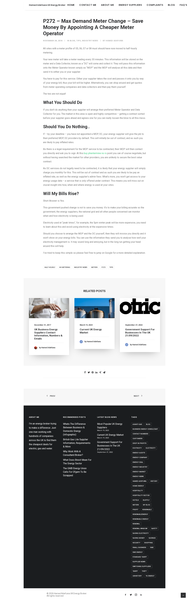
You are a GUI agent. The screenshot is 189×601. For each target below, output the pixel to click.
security (136, 543)
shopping (148, 543)
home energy (138, 486)
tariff (135, 571)
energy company (140, 457)
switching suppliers (142, 566)
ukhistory (137, 576)
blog (148, 424)
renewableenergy (140, 514)
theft (144, 571)
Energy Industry (140, 467)
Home (71, 5)
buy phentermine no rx (95, 153)
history (153, 481)
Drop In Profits (139, 443)
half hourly (49, 267)
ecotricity (137, 448)
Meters (94, 267)
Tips (78, 40)
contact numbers (140, 434)
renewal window (140, 529)
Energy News (138, 476)
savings (152, 538)
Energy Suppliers (130, 5)
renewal (136, 524)
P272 (103, 267)
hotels (136, 500)
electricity (150, 448)
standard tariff (140, 557)
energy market (139, 472)
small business (139, 547)
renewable (147, 510)
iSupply (146, 500)
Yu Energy (150, 576)
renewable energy (141, 519)
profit (135, 510)
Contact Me (87, 5)
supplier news (139, 562)
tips (111, 267)
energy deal (138, 462)
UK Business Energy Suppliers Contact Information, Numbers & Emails (48, 334)
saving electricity (141, 533)
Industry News (90, 40)
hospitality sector (141, 495)
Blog (171, 5)
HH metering (64, 267)
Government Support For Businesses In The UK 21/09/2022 (140, 332)
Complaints (155, 5)
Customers (137, 439)
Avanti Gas (137, 424)
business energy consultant (145, 429)
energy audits (139, 453)
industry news (80, 267)
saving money (139, 538)
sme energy (138, 552)
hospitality (138, 491)
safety (154, 529)
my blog (146, 505)
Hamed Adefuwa (114, 40)
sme (152, 547)
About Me (107, 5)
